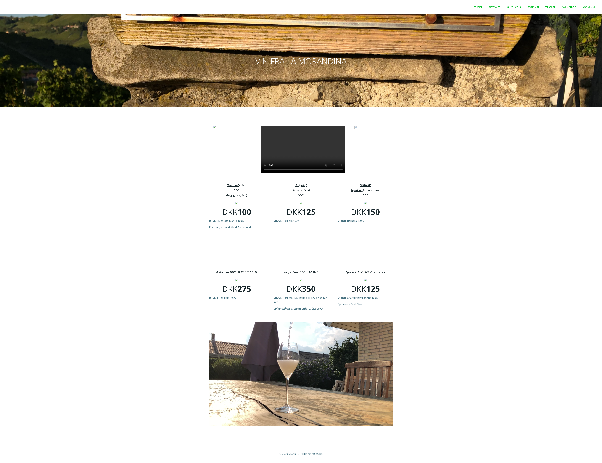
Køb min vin (590, 7)
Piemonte (494, 7)
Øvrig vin (533, 7)
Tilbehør (550, 7)
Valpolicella (514, 7)
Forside (478, 7)
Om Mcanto (569, 7)
